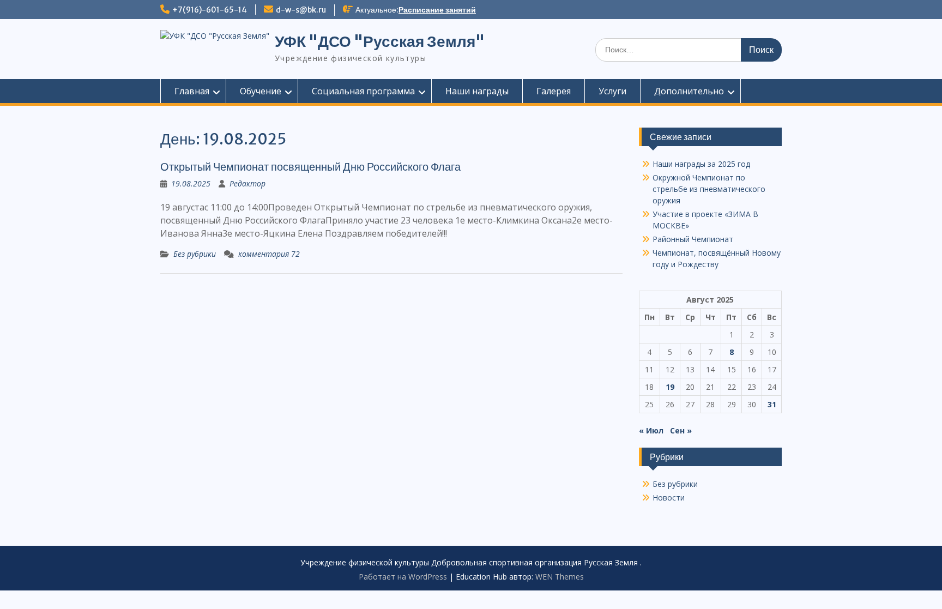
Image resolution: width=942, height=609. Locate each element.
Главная (191, 91)
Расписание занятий (437, 10)
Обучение (260, 91)
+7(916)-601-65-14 (209, 10)
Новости (669, 497)
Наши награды (477, 91)
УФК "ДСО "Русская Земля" (380, 41)
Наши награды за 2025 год (701, 164)
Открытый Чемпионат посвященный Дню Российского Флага (310, 166)
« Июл (651, 430)
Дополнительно (689, 91)
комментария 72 (269, 254)
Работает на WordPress (403, 576)
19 (670, 387)
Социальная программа (363, 91)
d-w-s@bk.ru (301, 10)
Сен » (681, 430)
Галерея (553, 91)
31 (772, 404)
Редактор (247, 183)
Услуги (612, 91)
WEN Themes (559, 576)
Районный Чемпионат (693, 239)
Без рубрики (194, 254)
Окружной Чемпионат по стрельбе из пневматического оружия (709, 189)
